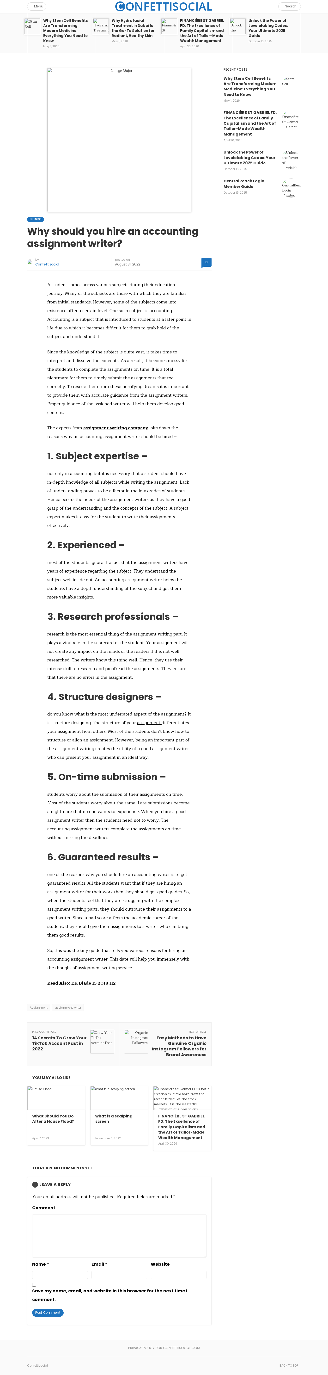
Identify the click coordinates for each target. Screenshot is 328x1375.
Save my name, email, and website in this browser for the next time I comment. (109, 1295)
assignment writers (167, 395)
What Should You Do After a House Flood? (53, 1118)
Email (99, 1264)
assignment (149, 722)
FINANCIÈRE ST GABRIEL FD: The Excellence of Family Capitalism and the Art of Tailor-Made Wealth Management (181, 1127)
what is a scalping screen (114, 1118)
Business (36, 219)
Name (40, 1264)
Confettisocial (47, 264)
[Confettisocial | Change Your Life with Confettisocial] (164, 6)
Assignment (39, 1007)
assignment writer (68, 1007)
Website (160, 1264)
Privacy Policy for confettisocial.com (164, 1347)
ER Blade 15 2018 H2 (93, 983)
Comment (43, 1208)
